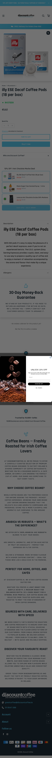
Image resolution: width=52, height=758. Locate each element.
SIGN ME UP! (39, 383)
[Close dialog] (50, 357)
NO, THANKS (39, 387)
